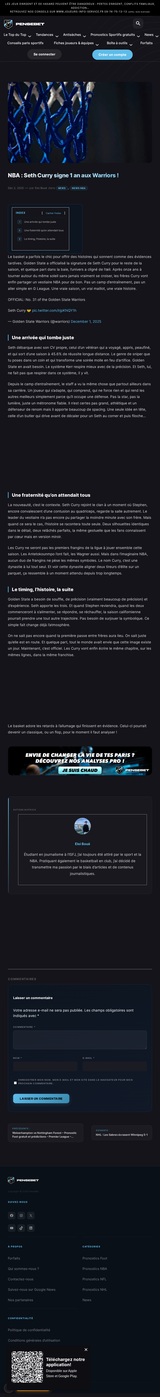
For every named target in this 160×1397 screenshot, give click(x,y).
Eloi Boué (41, 188)
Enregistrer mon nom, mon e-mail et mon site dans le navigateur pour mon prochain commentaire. (75, 1081)
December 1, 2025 (86, 321)
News (62, 188)
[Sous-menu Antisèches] (83, 35)
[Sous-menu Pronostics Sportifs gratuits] (137, 35)
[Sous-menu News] (155, 35)
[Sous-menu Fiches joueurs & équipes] (95, 43)
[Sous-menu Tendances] (55, 35)
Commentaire (24, 1027)
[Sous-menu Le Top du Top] (28, 35)
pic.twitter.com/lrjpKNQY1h (54, 310)
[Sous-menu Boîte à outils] (129, 43)
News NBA (79, 188)
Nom (17, 1058)
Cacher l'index (53, 213)
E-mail (89, 1058)
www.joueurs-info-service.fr (80, 11)
